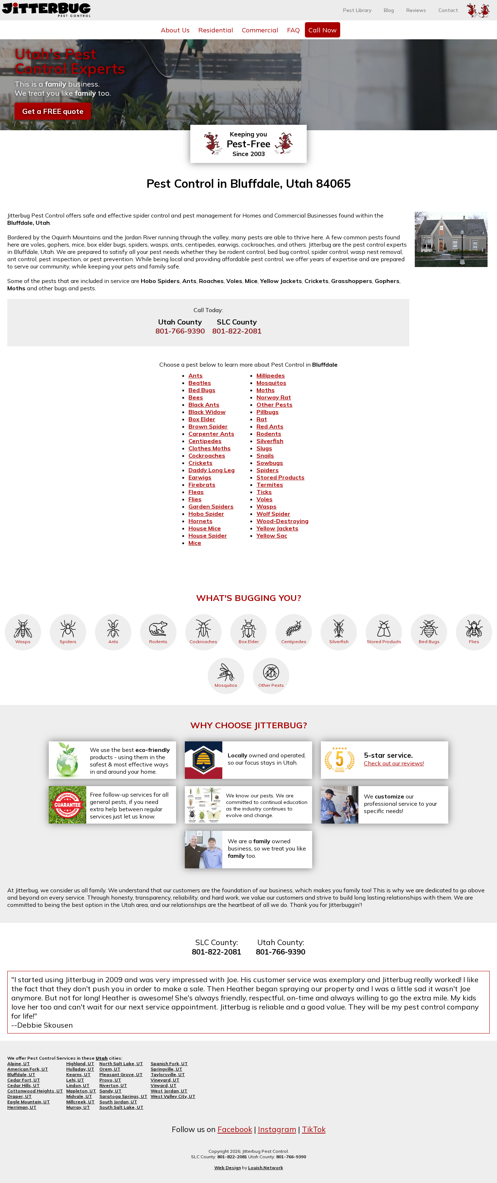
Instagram (277, 1129)
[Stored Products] (384, 614)
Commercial (260, 30)
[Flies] (474, 614)
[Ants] (113, 614)
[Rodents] (158, 614)
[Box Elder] (248, 614)
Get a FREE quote (52, 111)
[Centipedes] (293, 614)
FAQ (293, 30)
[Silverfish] (339, 614)
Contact (448, 10)
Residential (215, 30)
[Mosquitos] (226, 657)
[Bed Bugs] (429, 614)
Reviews (416, 10)
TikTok (314, 1129)
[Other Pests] (271, 657)
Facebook (235, 1129)
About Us (175, 30)
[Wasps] (23, 614)
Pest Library (357, 10)
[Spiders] (68, 614)
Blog (389, 10)
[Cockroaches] (203, 614)
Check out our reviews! (394, 763)
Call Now (323, 30)
